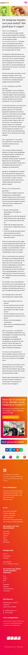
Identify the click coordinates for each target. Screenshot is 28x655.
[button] (7, 450)
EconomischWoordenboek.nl (10, 41)
